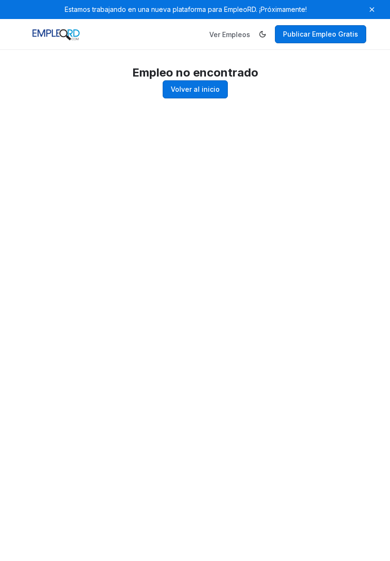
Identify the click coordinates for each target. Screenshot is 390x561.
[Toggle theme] (262, 34)
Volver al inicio (195, 89)
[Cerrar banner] (372, 9)
